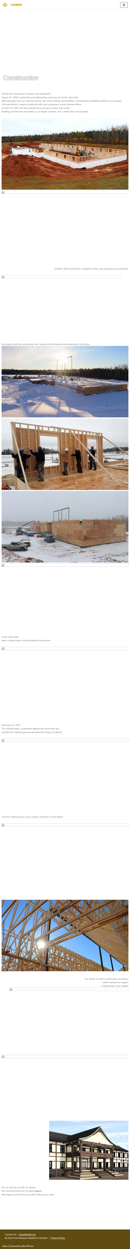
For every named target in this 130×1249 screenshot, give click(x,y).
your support (35, 1191)
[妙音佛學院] (5, 4)
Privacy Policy (58, 1237)
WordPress (28, 1246)
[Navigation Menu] (124, 5)
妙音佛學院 (16, 4)
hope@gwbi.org (27, 1234)
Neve (5, 1246)
